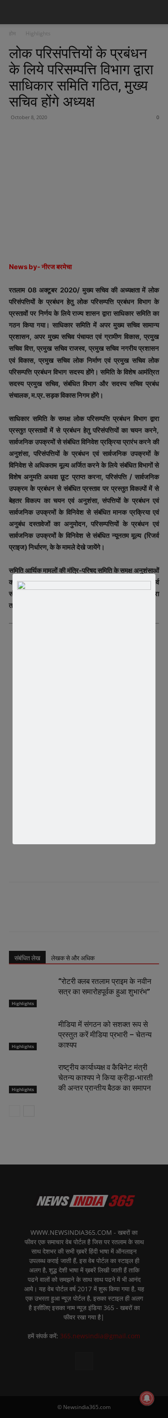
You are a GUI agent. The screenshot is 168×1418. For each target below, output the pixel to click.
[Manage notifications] (147, 1398)
